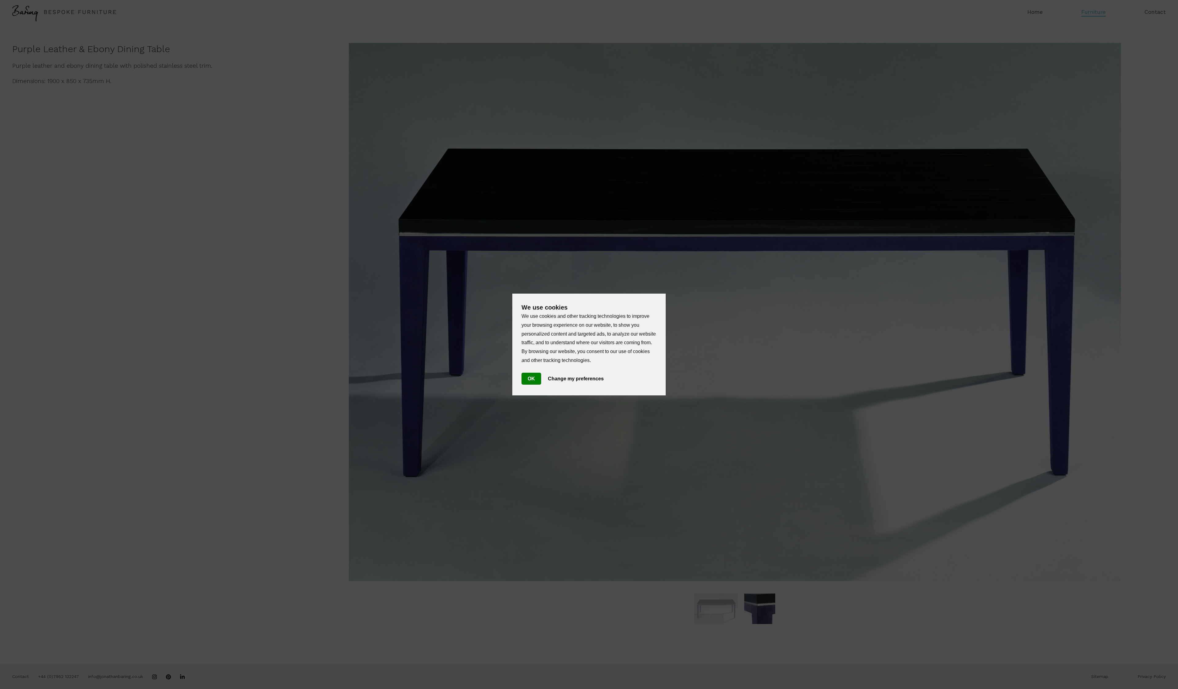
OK (531, 378)
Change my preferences (576, 378)
